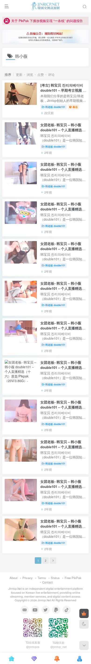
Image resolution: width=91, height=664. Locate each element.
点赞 (40, 74)
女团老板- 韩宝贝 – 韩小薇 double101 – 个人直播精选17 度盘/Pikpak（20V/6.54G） (63, 328)
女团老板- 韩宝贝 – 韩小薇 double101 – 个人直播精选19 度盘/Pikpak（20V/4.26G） (63, 248)
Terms (42, 578)
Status (55, 578)
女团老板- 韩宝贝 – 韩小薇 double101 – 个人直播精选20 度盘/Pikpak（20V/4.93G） (63, 209)
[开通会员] (84, 613)
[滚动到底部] (84, 645)
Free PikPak (73, 578)
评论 (51, 74)
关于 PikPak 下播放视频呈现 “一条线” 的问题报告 (47, 20)
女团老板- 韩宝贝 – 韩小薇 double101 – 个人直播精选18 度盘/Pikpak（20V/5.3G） (63, 288)
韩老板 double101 (55, 107)
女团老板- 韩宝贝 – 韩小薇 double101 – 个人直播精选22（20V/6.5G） (63, 130)
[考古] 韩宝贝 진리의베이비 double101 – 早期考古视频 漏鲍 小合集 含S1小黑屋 (63, 90)
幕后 (75, 107)
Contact (47, 582)
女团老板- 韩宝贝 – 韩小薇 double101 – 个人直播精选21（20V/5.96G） (63, 169)
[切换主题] (84, 624)
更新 (19, 74)
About (14, 578)
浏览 (30, 74)
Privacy (27, 578)
